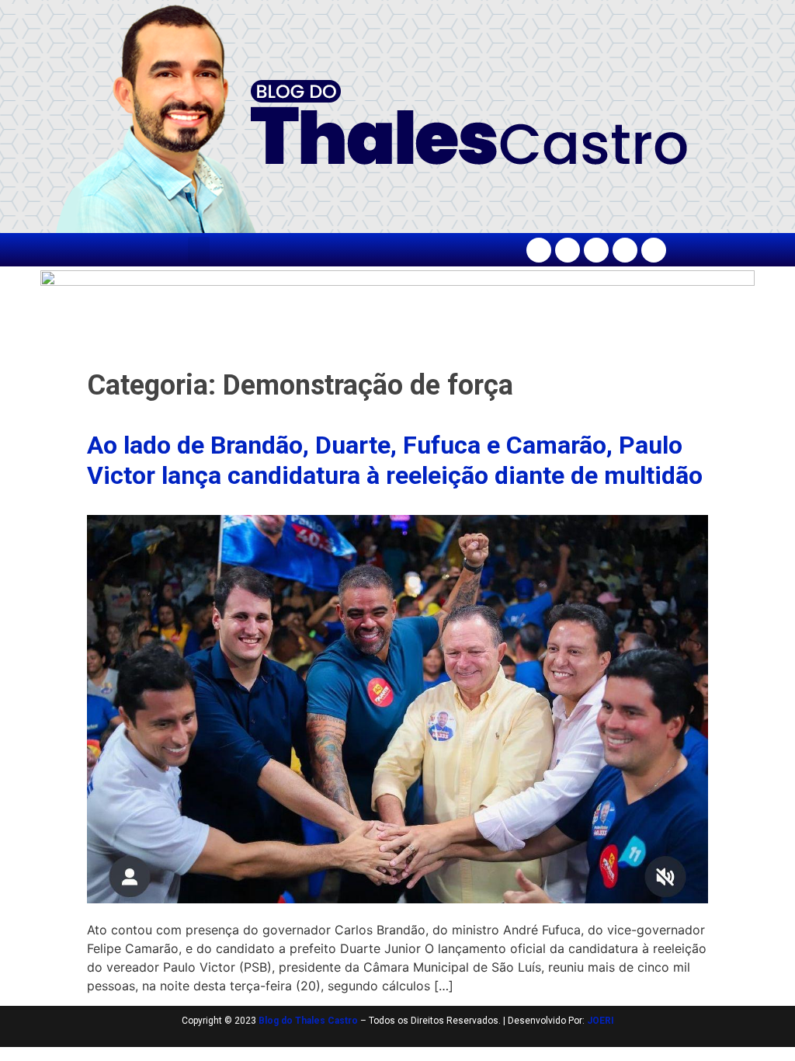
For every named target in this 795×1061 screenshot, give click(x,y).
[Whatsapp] (653, 250)
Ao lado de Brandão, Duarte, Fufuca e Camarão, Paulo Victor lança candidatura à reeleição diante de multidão (395, 459)
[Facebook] (538, 250)
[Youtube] (625, 250)
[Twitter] (596, 250)
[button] (199, 250)
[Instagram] (567, 250)
